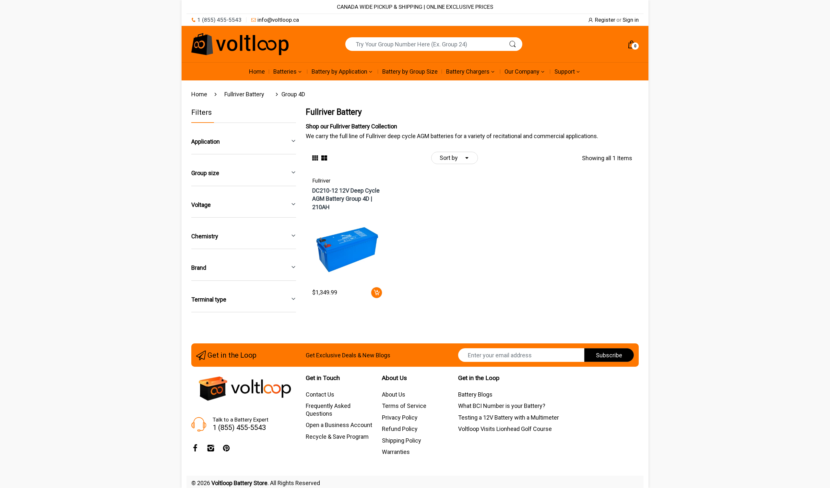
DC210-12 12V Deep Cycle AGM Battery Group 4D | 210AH (346, 198)
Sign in (630, 20)
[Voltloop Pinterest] (226, 449)
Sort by (449, 157)
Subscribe (609, 355)
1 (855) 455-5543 (219, 20)
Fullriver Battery (244, 94)
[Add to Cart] (376, 292)
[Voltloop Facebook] (195, 449)
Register (605, 20)
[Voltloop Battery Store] (240, 44)
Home (199, 94)
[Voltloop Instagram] (211, 449)
